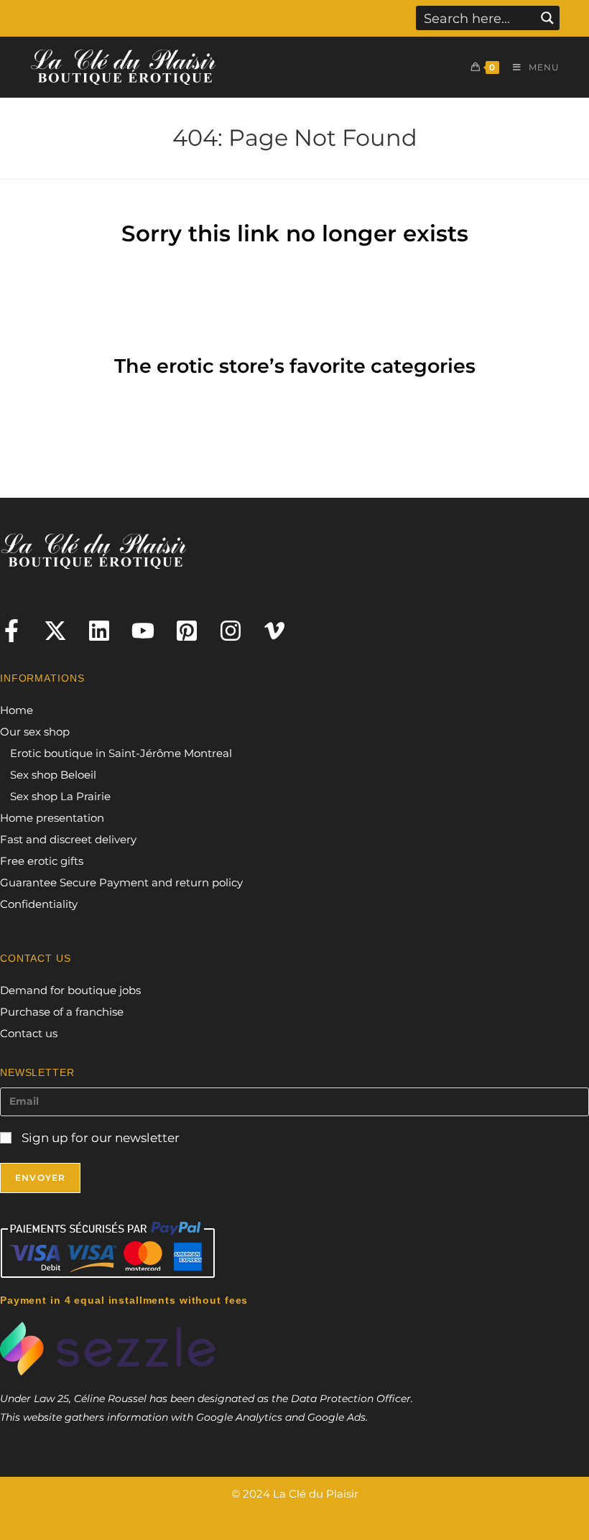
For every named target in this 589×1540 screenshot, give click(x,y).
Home (16, 710)
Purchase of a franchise (62, 1012)
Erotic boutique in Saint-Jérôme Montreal (121, 753)
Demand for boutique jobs (70, 990)
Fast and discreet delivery (68, 839)
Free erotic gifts (41, 861)
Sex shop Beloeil (53, 774)
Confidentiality (39, 904)
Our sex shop (35, 731)
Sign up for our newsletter (99, 1138)
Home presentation (52, 818)
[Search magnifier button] (547, 18)
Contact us (28, 1033)
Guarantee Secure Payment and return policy (121, 882)
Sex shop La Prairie (60, 796)
